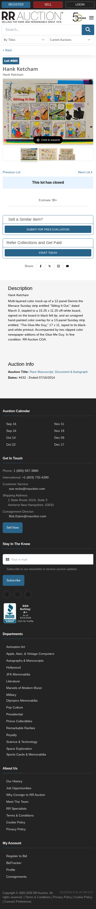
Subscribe (13, 580)
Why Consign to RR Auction (25, 795)
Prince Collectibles (19, 721)
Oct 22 (11, 444)
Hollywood (13, 667)
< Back (7, 50)
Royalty (11, 735)
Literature (13, 681)
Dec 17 (59, 444)
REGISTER (15, 4)
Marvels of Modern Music (24, 688)
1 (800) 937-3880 (26, 470)
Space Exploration (19, 748)
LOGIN (79, 4)
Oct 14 (11, 437)
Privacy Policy (16, 829)
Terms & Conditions (20, 815)
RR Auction (40, 893)
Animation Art (15, 647)
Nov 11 (59, 424)
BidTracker (13, 863)
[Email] (67, 266)
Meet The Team (17, 801)
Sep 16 (11, 424)
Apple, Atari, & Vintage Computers (30, 653)
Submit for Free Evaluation (48, 229)
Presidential (14, 714)
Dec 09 (59, 437)
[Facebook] (41, 266)
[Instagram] (58, 266)
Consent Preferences (17, 901)
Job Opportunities (18, 788)
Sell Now (12, 527)
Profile (10, 870)
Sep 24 (11, 431)
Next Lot (84, 172)
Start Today (48, 252)
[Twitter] (50, 266)
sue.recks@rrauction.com (27, 488)
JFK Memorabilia (18, 674)
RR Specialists (16, 808)
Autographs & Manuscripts (25, 660)
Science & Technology (21, 742)
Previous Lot (11, 172)
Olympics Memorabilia (22, 700)
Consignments (16, 876)
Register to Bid (16, 856)
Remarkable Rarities (20, 728)
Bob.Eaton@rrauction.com (27, 516)
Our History (14, 781)
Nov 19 (59, 431)
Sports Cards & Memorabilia (26, 754)
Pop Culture (14, 707)
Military (11, 695)
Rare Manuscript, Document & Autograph (59, 372)
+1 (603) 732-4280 (35, 477)
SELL (48, 4)
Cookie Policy (15, 822)
